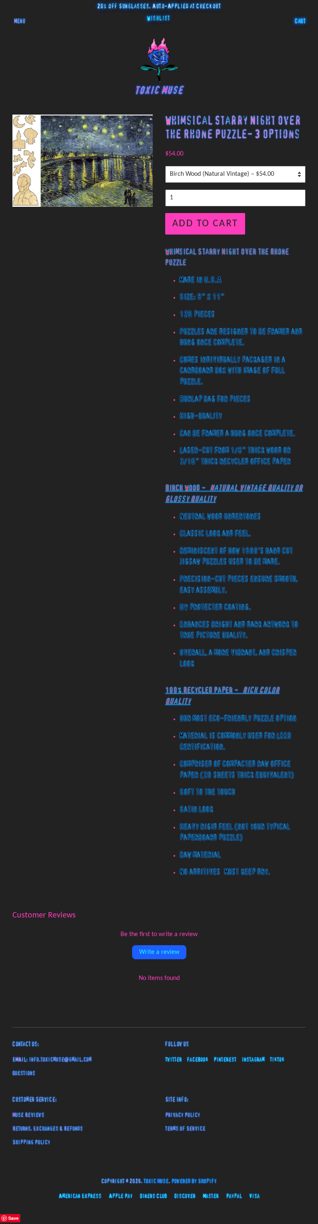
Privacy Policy (182, 1115)
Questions (23, 1073)
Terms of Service (185, 1129)
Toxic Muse (156, 1181)
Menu (19, 21)
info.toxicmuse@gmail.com (60, 1060)
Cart (300, 21)
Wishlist (158, 19)
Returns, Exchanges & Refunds (47, 1129)
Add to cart (205, 224)
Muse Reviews (28, 1115)
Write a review (159, 952)
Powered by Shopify (194, 1181)
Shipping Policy (31, 1142)
